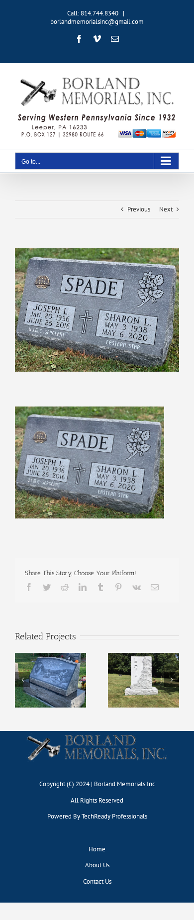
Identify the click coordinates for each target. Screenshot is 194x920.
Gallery (50, 678)
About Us (97, 865)
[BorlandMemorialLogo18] (97, 734)
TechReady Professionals (114, 816)
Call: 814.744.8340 (92, 13)
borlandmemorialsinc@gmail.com (97, 21)
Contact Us (97, 881)
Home (97, 849)
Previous (138, 209)
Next (166, 209)
